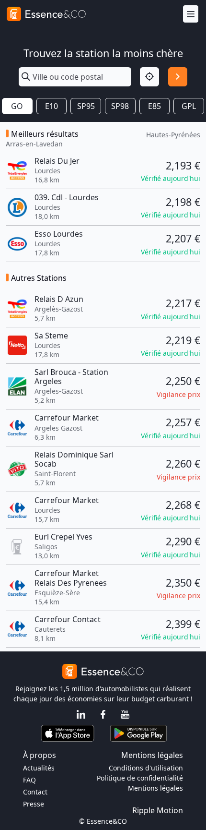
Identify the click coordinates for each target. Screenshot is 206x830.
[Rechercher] (177, 76)
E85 (154, 106)
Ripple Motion (157, 810)
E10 (51, 106)
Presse (33, 803)
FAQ (29, 779)
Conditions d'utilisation (146, 767)
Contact (35, 791)
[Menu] (190, 14)
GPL (189, 106)
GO (17, 106)
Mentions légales (155, 788)
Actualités (39, 767)
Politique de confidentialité (140, 777)
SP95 (86, 106)
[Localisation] (149, 76)
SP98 (120, 106)
